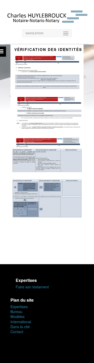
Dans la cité (20, 326)
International (20, 321)
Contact (16, 331)
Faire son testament (32, 286)
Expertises (19, 306)
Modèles (17, 316)
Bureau (16, 311)
